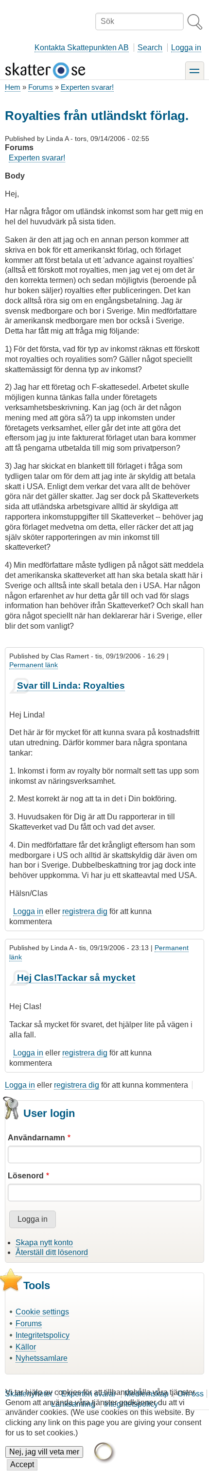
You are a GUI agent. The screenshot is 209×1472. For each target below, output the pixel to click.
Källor (26, 1347)
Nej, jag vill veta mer (44, 1452)
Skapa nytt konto (44, 1242)
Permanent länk (33, 665)
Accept (22, 1464)
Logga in (186, 47)
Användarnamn (36, 1138)
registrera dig (84, 911)
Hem (12, 87)
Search (150, 47)
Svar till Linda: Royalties (71, 685)
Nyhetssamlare (42, 1358)
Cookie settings (42, 1312)
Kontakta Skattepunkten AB (82, 47)
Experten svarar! (87, 87)
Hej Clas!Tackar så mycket (76, 978)
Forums (40, 87)
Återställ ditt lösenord (52, 1252)
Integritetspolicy (43, 1335)
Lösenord (26, 1176)
